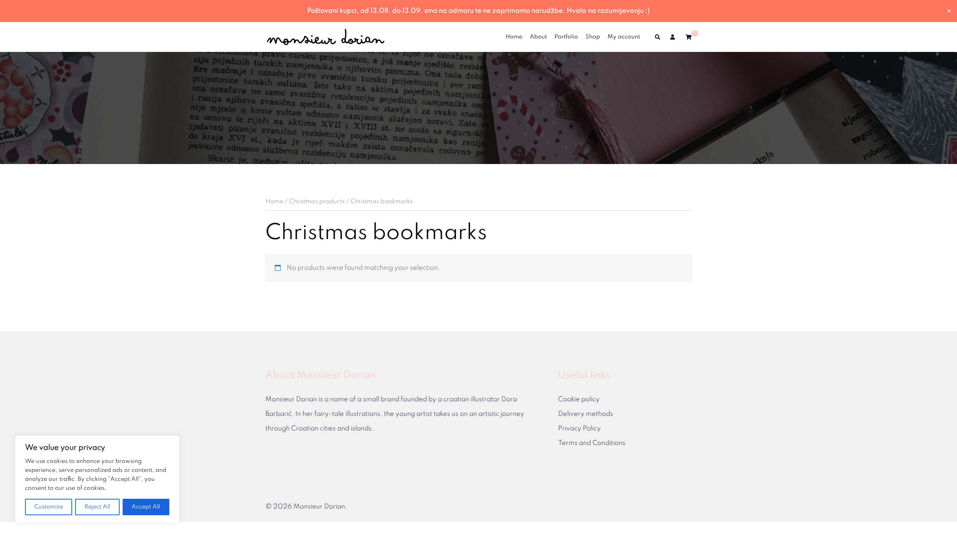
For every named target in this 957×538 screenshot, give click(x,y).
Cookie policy (579, 399)
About (538, 37)
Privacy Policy (579, 428)
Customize (48, 507)
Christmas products (317, 201)
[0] (689, 37)
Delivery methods (585, 414)
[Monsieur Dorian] (325, 36)
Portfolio (566, 37)
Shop (592, 37)
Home (513, 37)
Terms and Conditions (591, 443)
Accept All (146, 507)
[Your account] (673, 37)
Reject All (97, 507)
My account (623, 37)
